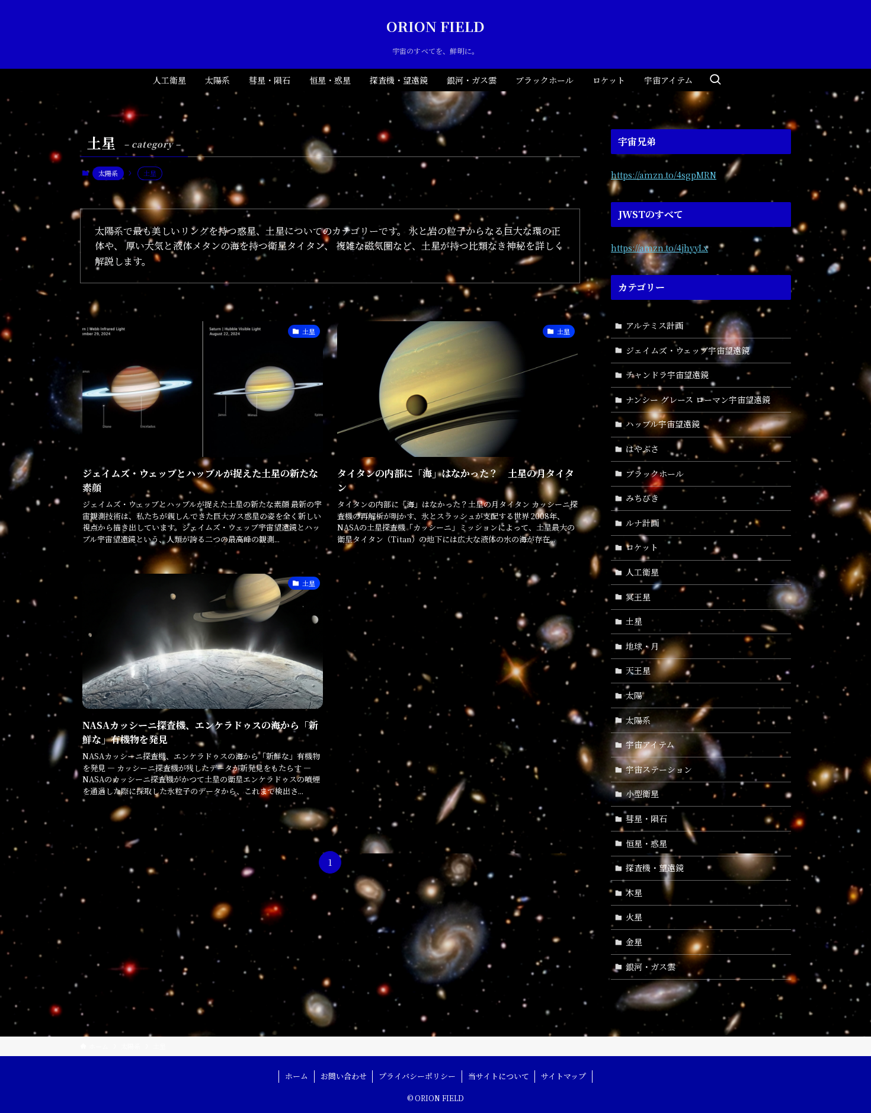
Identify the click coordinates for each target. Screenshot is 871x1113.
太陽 (634, 695)
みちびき (642, 498)
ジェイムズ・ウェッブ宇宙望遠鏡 (688, 350)
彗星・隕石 (646, 818)
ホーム (296, 1076)
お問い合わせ (344, 1076)
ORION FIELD (435, 26)
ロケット (642, 547)
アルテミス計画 (654, 325)
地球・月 (642, 646)
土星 (634, 621)
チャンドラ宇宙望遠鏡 (667, 374)
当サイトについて (498, 1076)
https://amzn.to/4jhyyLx (659, 248)
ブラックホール (655, 473)
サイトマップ (563, 1076)
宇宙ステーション (659, 769)
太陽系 (108, 173)
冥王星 (638, 597)
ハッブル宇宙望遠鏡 (663, 424)
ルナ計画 (642, 523)
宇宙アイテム (650, 744)
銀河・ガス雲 (650, 967)
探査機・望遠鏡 (655, 868)
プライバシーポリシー (417, 1076)
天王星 (638, 670)
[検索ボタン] (715, 80)
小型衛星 (642, 793)
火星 (634, 917)
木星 (634, 892)
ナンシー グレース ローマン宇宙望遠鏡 (698, 399)
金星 (634, 942)
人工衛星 (642, 572)
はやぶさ (642, 449)
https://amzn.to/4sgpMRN (663, 175)
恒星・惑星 (646, 843)
